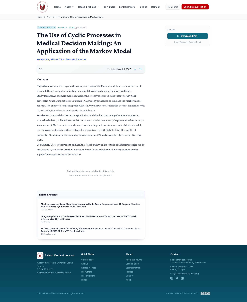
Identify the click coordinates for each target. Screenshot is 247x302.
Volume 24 (62, 27)
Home (57, 6)
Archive (50, 17)
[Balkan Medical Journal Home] (42, 7)
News (128, 280)
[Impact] (135, 69)
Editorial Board (133, 263)
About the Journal (134, 259)
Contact (155, 6)
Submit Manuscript (193, 7)
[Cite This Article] (140, 69)
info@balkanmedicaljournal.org (185, 273)
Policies (143, 6)
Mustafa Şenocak (76, 59)
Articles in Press (88, 268)
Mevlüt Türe (57, 59)
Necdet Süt (43, 59)
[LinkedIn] (182, 278)
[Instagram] (171, 278)
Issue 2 (72, 27)
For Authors (109, 6)
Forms (84, 280)
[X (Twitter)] (177, 278)
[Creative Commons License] (205, 293)
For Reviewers (127, 6)
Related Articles (48, 194)
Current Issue (87, 259)
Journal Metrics (133, 268)
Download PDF (189, 35)
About (68, 6)
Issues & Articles (87, 6)
